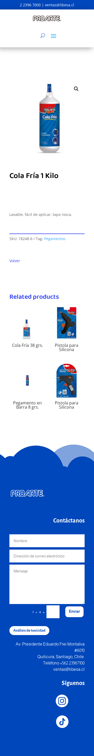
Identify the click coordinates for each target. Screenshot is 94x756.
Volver (14, 260)
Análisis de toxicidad (29, 630)
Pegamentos (55, 238)
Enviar (74, 611)
